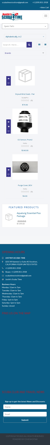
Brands (8, 53)
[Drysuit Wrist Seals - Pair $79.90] (25, 63)
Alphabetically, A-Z (13, 36)
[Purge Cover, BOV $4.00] (25, 154)
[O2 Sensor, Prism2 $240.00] (25, 109)
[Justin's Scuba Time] (13, 16)
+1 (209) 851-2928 (40, 2)
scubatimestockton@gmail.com (15, 2)
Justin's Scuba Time (13, 279)
